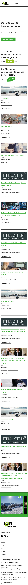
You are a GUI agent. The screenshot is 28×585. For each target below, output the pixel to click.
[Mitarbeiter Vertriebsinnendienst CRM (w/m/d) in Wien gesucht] (14, 266)
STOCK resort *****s (5, 133)
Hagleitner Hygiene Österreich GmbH (9, 279)
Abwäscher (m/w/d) (7, 126)
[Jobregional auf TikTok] (8, 535)
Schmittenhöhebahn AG (6, 105)
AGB (2, 548)
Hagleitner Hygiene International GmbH (10, 485)
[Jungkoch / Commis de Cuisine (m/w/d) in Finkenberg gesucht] (14, 148)
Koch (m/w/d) (5, 98)
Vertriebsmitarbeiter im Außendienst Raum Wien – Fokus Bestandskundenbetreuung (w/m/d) (13, 360)
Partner (3, 545)
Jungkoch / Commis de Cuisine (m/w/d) (12, 155)
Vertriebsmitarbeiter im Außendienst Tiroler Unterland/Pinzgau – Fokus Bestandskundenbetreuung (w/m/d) (14, 475)
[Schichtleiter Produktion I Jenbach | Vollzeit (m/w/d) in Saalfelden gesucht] (14, 236)
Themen (3, 542)
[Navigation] (25, 4)
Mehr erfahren (6, 108)
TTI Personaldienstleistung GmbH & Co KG (10, 192)
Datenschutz (4, 554)
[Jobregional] (5, 3)
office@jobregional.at (7, 582)
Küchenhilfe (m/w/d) (7, 419)
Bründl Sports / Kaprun (6, 222)
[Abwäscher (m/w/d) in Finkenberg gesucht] (14, 119)
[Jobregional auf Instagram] (5, 535)
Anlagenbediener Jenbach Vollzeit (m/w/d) (13, 446)
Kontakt (3, 538)
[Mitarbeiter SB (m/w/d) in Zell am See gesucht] (14, 294)
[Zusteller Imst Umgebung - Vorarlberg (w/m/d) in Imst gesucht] (14, 383)
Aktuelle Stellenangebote (8, 39)
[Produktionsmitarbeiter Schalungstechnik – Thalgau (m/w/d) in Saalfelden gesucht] (14, 176)
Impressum (3, 551)
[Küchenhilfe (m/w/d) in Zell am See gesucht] (14, 412)
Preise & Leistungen (5, 532)
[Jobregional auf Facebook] (2, 535)
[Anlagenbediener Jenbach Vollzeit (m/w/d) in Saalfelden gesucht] (14, 439)
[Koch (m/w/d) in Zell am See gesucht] (14, 91)
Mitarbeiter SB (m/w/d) (7, 301)
